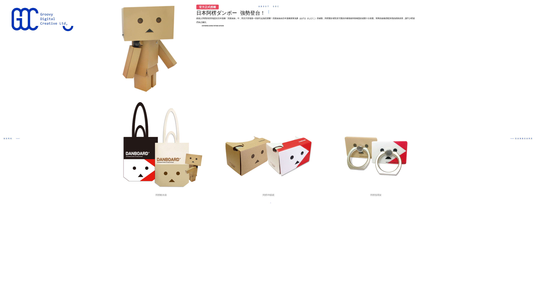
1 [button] (266, 202)
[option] (161, 146)
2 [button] (270, 202)
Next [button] (431, 119)
